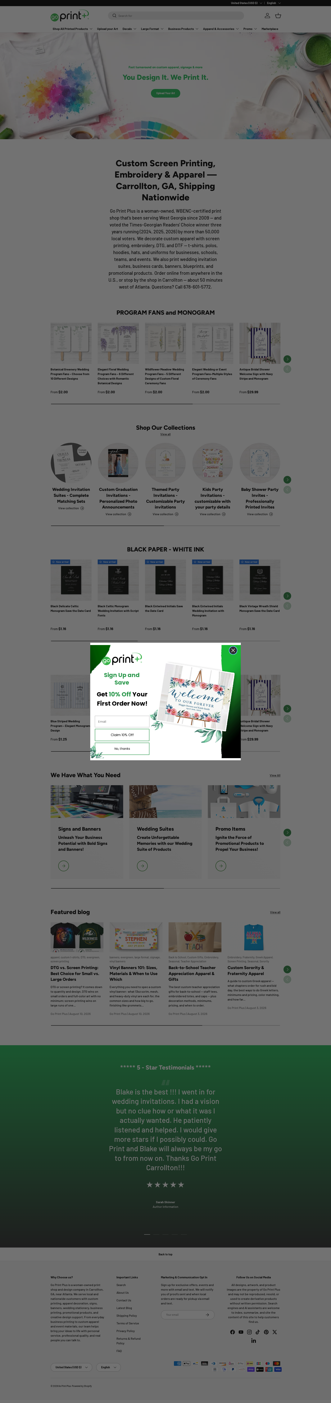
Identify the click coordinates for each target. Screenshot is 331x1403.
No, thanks (122, 748)
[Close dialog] (233, 650)
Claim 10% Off (122, 734)
